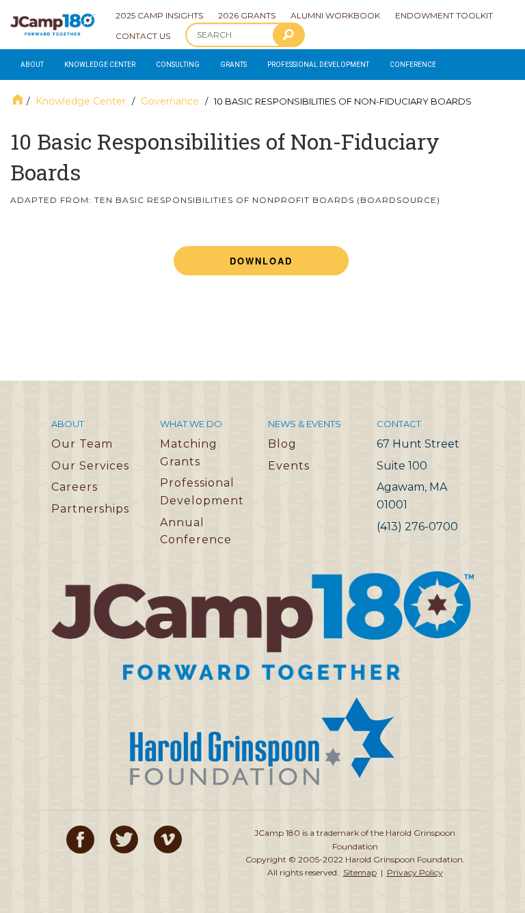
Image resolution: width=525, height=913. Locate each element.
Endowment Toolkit (444, 15)
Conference (413, 64)
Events (289, 465)
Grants (233, 64)
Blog (282, 443)
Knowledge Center (99, 64)
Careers (74, 486)
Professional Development (318, 64)
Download (261, 260)
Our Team (82, 443)
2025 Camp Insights (159, 15)
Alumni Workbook (335, 15)
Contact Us (143, 36)
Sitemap (360, 872)
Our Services (90, 465)
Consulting (178, 64)
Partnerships (90, 508)
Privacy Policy (415, 872)
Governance (170, 101)
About (32, 64)
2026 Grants (246, 15)
